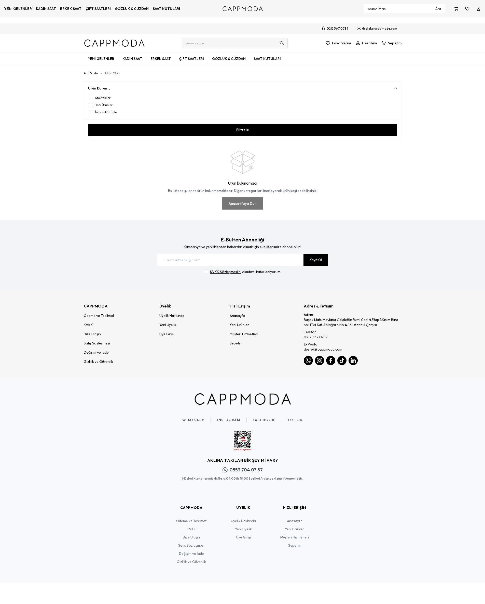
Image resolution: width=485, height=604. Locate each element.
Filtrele (242, 129)
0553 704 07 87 (246, 470)
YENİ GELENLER (18, 8)
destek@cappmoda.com (323, 349)
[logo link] (114, 43)
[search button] (282, 43)
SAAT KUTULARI (166, 8)
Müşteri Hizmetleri (244, 334)
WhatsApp (193, 420)
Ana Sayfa (91, 73)
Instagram (228, 420)
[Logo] (242, 8)
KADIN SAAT (46, 8)
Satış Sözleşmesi (97, 343)
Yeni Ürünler (239, 325)
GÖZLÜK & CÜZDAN (132, 8)
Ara (438, 8)
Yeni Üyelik (167, 325)
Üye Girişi (166, 334)
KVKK (88, 325)
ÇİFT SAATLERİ (98, 8)
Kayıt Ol (316, 260)
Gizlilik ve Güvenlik (98, 361)
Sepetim (236, 343)
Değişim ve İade (96, 352)
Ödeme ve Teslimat (99, 315)
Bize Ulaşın (92, 334)
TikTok (294, 420)
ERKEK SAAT (70, 8)
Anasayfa (237, 315)
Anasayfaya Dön (243, 203)
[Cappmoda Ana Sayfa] (243, 399)
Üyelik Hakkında (171, 315)
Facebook (264, 420)
